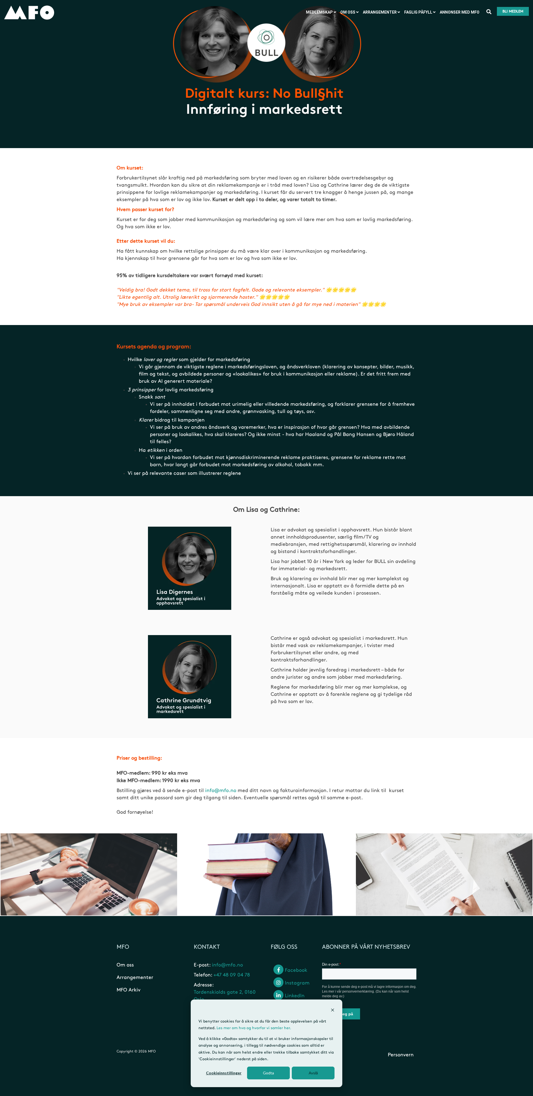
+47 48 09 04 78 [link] (231, 975)
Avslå (313, 1072)
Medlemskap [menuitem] (319, 12)
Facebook (295, 970)
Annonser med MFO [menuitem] (459, 12)
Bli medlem (512, 11)
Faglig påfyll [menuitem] (418, 12)
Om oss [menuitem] (347, 12)
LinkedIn (294, 996)
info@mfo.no (220, 790)
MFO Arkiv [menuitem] (128, 990)
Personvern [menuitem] (401, 1055)
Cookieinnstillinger (224, 1072)
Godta (268, 1072)
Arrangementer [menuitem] (380, 12)
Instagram (296, 983)
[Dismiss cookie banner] (333, 1010)
